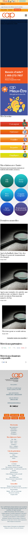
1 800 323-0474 (18, 394)
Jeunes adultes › (14, 456)
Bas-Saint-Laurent (19, 511)
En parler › (14, 432)
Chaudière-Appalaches (15, 513)
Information (7, 418)
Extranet (10, 9)
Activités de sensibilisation (8, 22)
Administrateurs (14, 472)
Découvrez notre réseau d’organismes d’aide (14, 22)
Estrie (3, 515)
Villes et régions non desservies (14, 521)
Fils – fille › (14, 439)
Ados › (14, 455)
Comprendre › (13, 430)
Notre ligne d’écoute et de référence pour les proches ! (14, 487)
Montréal (10, 518)
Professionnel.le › (14, 447)
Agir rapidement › (14, 427)
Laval (10, 516)
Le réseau (14, 463)
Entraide (22, 418)
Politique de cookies (9, 528)
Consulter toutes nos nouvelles (16, 338)
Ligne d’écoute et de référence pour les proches (12, 7)
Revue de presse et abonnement (14, 479)
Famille (7, 415)
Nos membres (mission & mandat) (14, 467)
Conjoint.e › (14, 444)
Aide (22, 415)
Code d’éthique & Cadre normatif (14, 474)
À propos (3, 4)
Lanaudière (22, 515)
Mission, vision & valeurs (14, 465)
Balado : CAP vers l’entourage (14, 491)
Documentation (14, 489)
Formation (14, 418)
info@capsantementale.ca (14, 402)
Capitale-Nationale (6, 513)
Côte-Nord (23, 513)
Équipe (14, 475)
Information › (14, 429)
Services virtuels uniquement (20, 519)
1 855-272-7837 (14, 75)
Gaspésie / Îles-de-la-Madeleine (12, 515)
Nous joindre (4, 9)
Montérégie (4, 518)
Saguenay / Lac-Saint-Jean (7, 519)
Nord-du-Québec (16, 518)
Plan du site (16, 528)
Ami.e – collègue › (14, 446)
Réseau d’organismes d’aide (14, 486)
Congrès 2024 (14, 494)
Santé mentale (14, 415)
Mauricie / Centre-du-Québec (18, 516)
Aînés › (14, 458)
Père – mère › (14, 442)
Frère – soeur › (14, 441)
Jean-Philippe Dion (14, 477)
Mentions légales (7, 526)
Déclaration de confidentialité (18, 526)
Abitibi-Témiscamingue (9, 511)
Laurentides (5, 516)
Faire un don (17, 9)
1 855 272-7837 (14, 399)
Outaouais (23, 518)
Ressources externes (14, 492)
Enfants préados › (14, 453)
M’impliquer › (14, 434)
